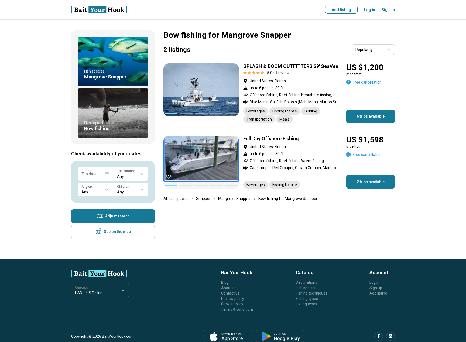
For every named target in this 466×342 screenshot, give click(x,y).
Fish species (306, 288)
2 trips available (371, 182)
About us (229, 288)
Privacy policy (232, 298)
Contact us (230, 293)
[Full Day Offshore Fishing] (279, 162)
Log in (369, 10)
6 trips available (371, 116)
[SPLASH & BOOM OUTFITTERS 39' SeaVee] (279, 93)
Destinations (306, 282)
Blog (225, 282)
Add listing (341, 10)
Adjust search (117, 216)
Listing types (306, 304)
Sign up (388, 10)
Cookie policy (232, 304)
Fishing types (307, 298)
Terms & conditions (237, 309)
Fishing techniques (311, 293)
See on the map (117, 232)
